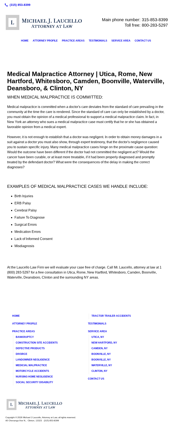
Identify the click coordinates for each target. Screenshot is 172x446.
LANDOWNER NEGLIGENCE (33, 359)
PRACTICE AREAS (73, 40)
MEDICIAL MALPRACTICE (31, 365)
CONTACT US (143, 40)
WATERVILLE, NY (101, 365)
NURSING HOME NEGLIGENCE (34, 376)
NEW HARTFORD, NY (104, 342)
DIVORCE (21, 354)
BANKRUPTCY (25, 337)
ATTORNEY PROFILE (45, 40)
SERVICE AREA (120, 40)
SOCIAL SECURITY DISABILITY (34, 382)
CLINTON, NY (99, 371)
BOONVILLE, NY (101, 354)
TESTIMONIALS (98, 40)
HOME (25, 40)
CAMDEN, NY (99, 348)
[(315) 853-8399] (16, 5)
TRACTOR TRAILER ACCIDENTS (111, 315)
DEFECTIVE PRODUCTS (30, 348)
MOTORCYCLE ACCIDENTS (32, 371)
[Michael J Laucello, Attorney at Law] (86, 404)
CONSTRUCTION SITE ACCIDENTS (37, 342)
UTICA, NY (97, 337)
